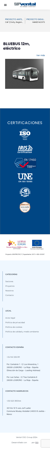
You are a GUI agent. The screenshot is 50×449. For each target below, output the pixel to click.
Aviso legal (10, 318)
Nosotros (9, 290)
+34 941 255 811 (13, 357)
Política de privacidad (15, 322)
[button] (5, 5)
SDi (36, 442)
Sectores (9, 281)
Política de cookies (13, 327)
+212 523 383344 (14, 401)
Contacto (9, 295)
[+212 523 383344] (6, 397)
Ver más (40, 55)
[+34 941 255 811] (6, 353)
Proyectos (9, 286)
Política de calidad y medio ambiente (22, 332)
